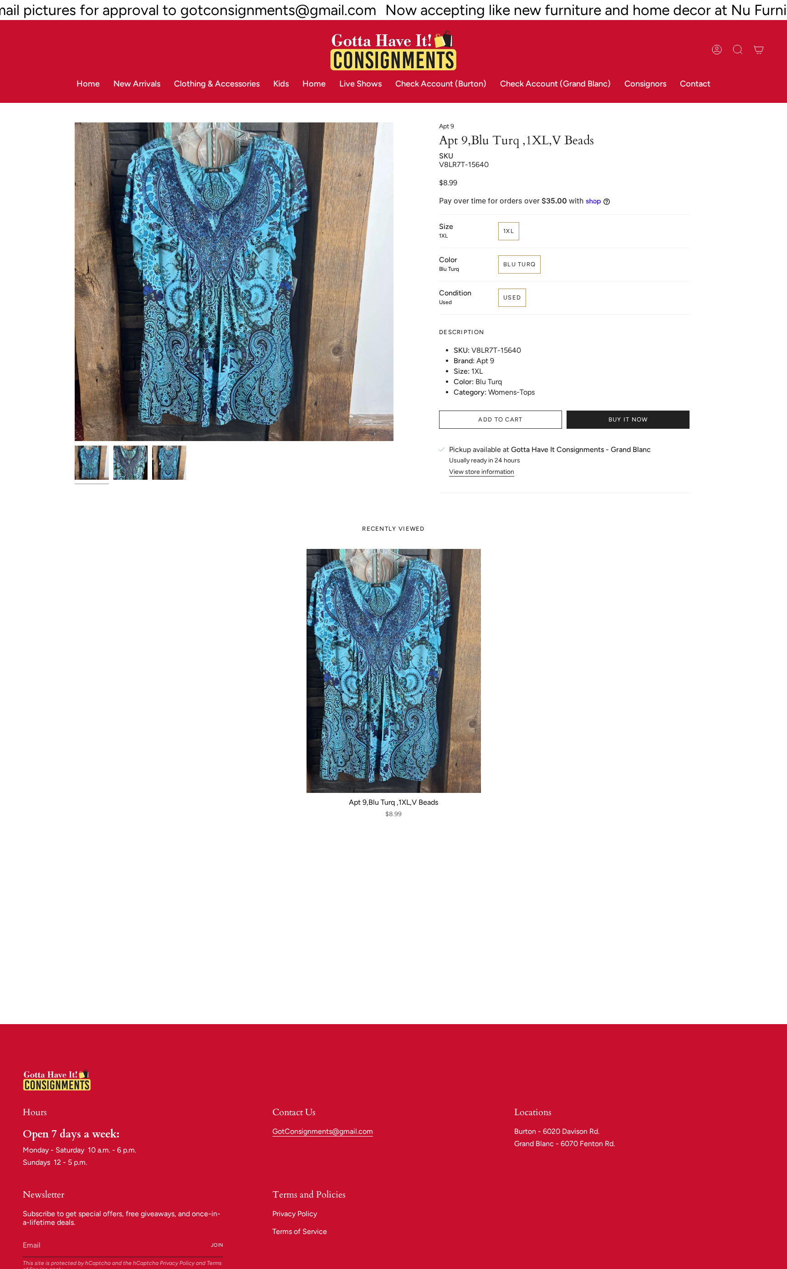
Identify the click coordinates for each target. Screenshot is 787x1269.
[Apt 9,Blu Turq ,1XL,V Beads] (394, 671)
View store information (481, 472)
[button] (216, 84)
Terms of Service (299, 1231)
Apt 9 (446, 126)
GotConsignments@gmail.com (322, 1131)
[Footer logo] (57, 1079)
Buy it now (628, 419)
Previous (75, 282)
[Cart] (758, 49)
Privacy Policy (177, 1263)
